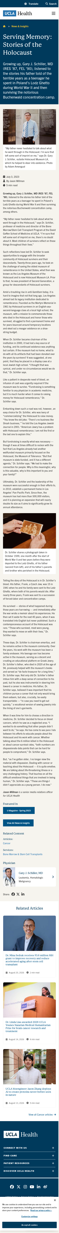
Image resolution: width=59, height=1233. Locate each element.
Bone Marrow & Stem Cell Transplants (22, 854)
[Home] (4, 26)
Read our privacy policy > (41, 1210)
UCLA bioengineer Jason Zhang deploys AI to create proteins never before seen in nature (28, 1091)
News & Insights (19, 26)
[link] (13, 894)
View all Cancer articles (41, 1114)
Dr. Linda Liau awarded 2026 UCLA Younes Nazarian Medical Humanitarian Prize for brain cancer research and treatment (28, 1027)
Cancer (6, 843)
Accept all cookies (29, 1225)
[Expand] (53, 1148)
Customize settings (29, 1216)
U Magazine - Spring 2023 (19, 810)
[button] (31, 4)
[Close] (55, 1200)
